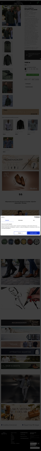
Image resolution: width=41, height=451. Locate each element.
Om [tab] (34, 220)
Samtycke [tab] (7, 220)
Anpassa (19, 232)
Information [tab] (20, 220)
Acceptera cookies (33, 232)
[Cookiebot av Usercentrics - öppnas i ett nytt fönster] (35, 217)
